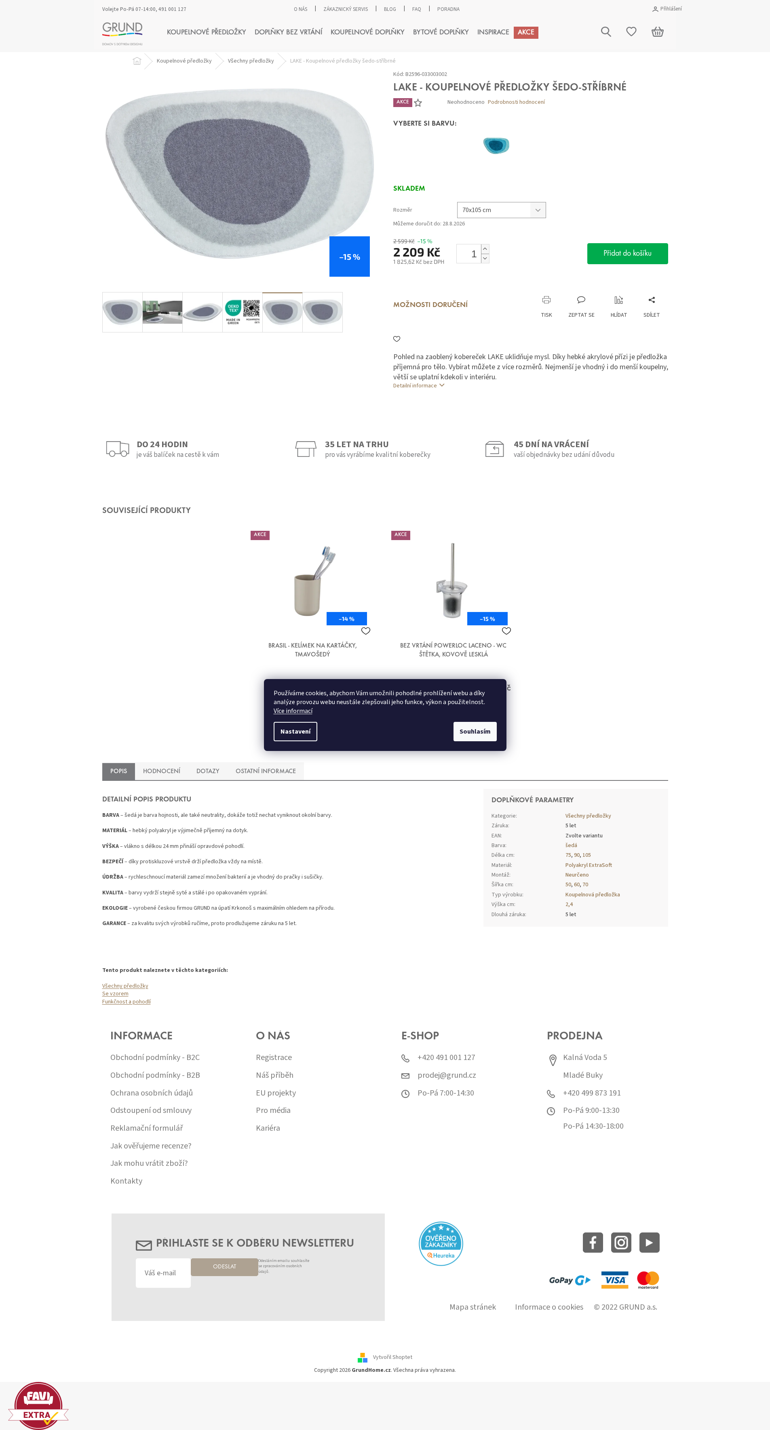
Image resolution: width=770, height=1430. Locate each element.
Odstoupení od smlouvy (151, 1110)
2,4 (569, 904)
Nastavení (295, 731)
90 (577, 855)
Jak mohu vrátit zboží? (149, 1163)
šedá (571, 845)
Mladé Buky (583, 1075)
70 (585, 885)
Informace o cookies (549, 1307)
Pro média (273, 1110)
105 (586, 855)
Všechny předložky (125, 986)
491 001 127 (172, 9)
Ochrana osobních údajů (151, 1093)
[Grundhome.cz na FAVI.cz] (38, 1406)
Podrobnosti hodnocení (516, 102)
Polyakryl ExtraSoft (588, 865)
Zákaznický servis (345, 9)
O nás (300, 9)
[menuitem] (206, 32)
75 (568, 855)
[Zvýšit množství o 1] (485, 249)
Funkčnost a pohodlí (126, 1002)
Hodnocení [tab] (161, 771)
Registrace (274, 1057)
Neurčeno (577, 875)
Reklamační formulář (146, 1128)
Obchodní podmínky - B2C (155, 1057)
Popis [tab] (118, 771)
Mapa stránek (472, 1307)
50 (568, 885)
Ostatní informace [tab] (266, 771)
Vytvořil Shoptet (392, 1358)
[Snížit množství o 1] (485, 258)
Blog (390, 9)
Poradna (448, 9)
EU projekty (276, 1093)
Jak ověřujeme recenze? (151, 1146)
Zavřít (436, 287)
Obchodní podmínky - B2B (155, 1075)
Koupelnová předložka (592, 895)
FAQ (416, 9)
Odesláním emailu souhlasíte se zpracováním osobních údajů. (283, 1266)
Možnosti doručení (430, 305)
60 (577, 885)
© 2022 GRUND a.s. (625, 1307)
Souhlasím (475, 731)
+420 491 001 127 (446, 1057)
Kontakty (126, 1181)
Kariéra (268, 1128)
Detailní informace (415, 386)
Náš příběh (274, 1075)
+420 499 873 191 (592, 1093)
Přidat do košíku (627, 254)
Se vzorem (115, 994)
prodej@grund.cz (447, 1075)
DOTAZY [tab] (207, 771)
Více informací (293, 711)
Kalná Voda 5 (585, 1057)
